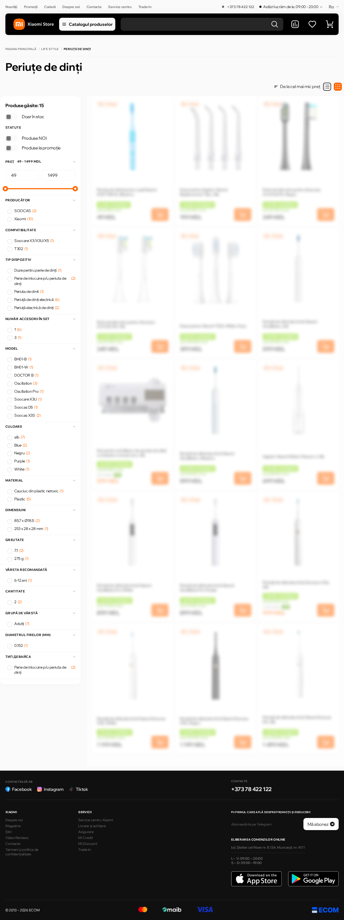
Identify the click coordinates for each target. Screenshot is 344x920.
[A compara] (295, 24)
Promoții (30, 7)
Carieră (50, 7)
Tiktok (82, 789)
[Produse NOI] (11, 138)
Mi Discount (87, 843)
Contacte (94, 7)
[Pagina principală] (33, 24)
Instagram (53, 789)
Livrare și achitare (92, 826)
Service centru (120, 7)
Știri (8, 832)
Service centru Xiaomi (95, 820)
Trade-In (144, 7)
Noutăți (11, 7)
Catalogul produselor (91, 24)
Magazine (12, 826)
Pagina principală (20, 49)
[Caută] (274, 24)
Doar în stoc (33, 116)
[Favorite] (312, 24)
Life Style (50, 49)
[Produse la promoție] (11, 148)
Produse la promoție (41, 147)
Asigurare (86, 832)
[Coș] (329, 24)
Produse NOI (34, 138)
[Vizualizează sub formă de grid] (338, 87)
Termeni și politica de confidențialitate (21, 851)
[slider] (5, 188)
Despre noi (71, 7)
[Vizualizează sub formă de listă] (327, 87)
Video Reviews (16, 837)
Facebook (22, 789)
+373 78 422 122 (240, 7)
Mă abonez (318, 824)
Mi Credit (85, 837)
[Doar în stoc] (11, 117)
